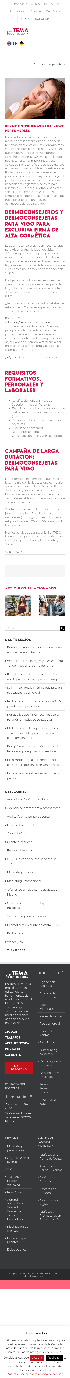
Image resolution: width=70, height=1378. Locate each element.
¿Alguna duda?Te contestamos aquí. (31, 357)
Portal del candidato (13, 1052)
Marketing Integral (20, 872)
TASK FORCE (16, 950)
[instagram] (31, 1096)
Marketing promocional (16, 1148)
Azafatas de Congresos (48, 1179)
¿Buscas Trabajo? (12, 1034)
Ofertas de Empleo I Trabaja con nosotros (29, 905)
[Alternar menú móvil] (63, 28)
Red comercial (50, 1023)
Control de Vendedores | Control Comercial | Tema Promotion (16, 1209)
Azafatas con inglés (49, 1202)
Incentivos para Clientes (18, 1240)
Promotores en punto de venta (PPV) (33, 925)
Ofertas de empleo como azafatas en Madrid (33, 892)
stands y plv (15, 942)
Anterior (39, 64)
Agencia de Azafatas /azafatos (28, 799)
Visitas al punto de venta (50, 1063)
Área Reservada (17, 1043)
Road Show (15, 1192)
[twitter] (12, 1096)
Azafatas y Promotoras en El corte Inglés (50, 1215)
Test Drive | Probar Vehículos (15, 1180)
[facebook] (6, 1096)
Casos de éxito (17, 833)
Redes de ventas (51, 1016)
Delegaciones (16, 1249)
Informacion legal (48, 1101)
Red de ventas (17, 933)
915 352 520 (32, 3)
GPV (10, 1169)
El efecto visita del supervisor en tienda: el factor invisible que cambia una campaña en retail (34, 733)
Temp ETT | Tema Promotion (47, 1088)
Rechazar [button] (54, 1357)
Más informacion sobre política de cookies (35, 1374)
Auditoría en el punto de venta (28, 816)
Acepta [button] (37, 1357)
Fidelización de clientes (17, 1228)
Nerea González (17, 552)
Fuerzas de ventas (20, 850)
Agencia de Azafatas (47, 984)
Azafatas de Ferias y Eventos (51, 1168)
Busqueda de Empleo (22, 825)
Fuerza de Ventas (47, 1033)
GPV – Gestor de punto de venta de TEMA (32, 861)
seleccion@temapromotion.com (28, 322)
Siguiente (55, 64)
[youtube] (18, 1096)
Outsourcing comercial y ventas (29, 916)
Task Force (47, 1042)
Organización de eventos (18, 1159)
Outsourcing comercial (48, 1052)
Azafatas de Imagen (48, 1191)
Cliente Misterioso (19, 842)
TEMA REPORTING (19, 1067)
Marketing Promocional (24, 881)
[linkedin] (24, 1096)
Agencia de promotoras (48, 995)
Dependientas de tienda (49, 1074)
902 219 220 (51, 3)
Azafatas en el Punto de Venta (51, 1156)
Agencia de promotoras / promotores (33, 808)
